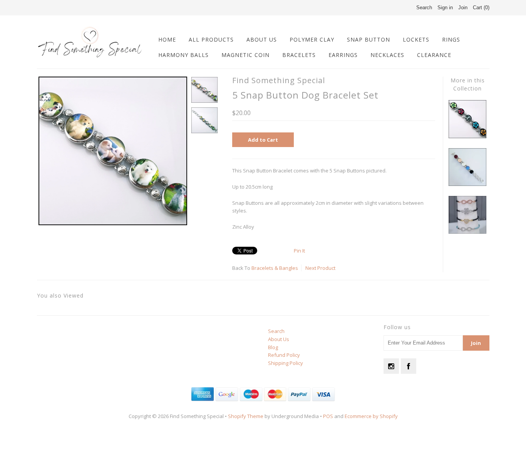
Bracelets (299, 55)
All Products (211, 39)
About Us (261, 39)
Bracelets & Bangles (274, 267)
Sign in (445, 7)
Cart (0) (481, 7)
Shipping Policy (285, 363)
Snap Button (368, 39)
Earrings (343, 55)
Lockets (416, 39)
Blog (273, 347)
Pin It (299, 250)
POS (328, 416)
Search (276, 331)
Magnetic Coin (245, 55)
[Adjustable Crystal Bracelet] (467, 231)
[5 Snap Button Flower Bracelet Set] (467, 136)
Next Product (320, 267)
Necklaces (387, 55)
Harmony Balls (183, 55)
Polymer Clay (312, 39)
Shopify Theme (245, 416)
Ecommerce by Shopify (371, 416)
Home (167, 39)
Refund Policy (284, 354)
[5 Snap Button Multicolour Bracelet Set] (467, 184)
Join (462, 7)
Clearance (434, 55)
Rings (451, 39)
